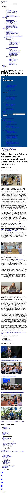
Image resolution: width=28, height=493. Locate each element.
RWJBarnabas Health (12, 230)
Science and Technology (8, 441)
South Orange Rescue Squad (15, 221)
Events (4, 65)
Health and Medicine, (16, 332)
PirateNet (5, 66)
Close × (2, 2)
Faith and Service (7, 434)
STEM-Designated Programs (12, 27)
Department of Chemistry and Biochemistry (14, 228)
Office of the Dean (10, 10)
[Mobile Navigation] (3, 78)
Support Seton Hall (13, 64)
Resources (5, 28)
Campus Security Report (8, 466)
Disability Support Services (9, 465)
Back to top (3, 491)
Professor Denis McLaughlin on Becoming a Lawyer (11, 360)
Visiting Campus (6, 462)
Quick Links (8, 56)
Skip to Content (4, 1)
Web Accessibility (7, 460)
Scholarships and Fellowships (12, 32)
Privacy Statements (5, 450)
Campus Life (6, 432)
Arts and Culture (6, 428)
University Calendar (13, 61)
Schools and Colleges (13, 44)
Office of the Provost (13, 47)
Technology (5, 459)
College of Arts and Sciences (9, 149)
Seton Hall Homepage (13, 59)
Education (5, 433)
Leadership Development (11, 12)
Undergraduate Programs (11, 21)
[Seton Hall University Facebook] (2, 473)
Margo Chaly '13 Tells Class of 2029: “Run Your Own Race (12, 392)
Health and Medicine (7, 436)
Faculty (7, 13)
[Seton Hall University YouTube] (2, 483)
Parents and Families (7, 456)
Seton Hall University (8, 37)
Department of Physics (5, 229)
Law (4, 437)
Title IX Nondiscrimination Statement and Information (12, 451)
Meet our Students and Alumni (12, 16)
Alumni (5, 427)
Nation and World (7, 438)
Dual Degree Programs (11, 25)
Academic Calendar (13, 53)
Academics (8, 39)
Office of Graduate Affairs (14, 52)
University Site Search (8, 114)
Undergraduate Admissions (14, 50)
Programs (5, 17)
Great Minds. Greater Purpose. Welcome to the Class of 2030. (12, 421)
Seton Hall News (12, 60)
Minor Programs (9, 22)
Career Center (6, 457)
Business (5, 431)
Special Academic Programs (12, 23)
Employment (6, 467)
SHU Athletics (12, 63)
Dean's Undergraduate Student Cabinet (14, 36)
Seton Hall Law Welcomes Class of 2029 (8, 376)
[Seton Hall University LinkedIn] (2, 479)
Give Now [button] (14, 128)
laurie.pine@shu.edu (7, 340)
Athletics (5, 429)
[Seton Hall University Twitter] (2, 476)
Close (5, 6)
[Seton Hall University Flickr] (2, 486)
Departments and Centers (11, 11)
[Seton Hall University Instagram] (2, 489)
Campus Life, (9, 332)
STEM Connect (9, 34)
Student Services (6, 455)
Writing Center (9, 31)
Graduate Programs (10, 20)
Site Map (5, 461)
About (4, 7)
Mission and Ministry (13, 54)
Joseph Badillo (15, 208)
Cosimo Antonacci (19, 259)
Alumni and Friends (13, 55)
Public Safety (6, 463)
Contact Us (3, 453)
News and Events (10, 15)
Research (5, 439)
